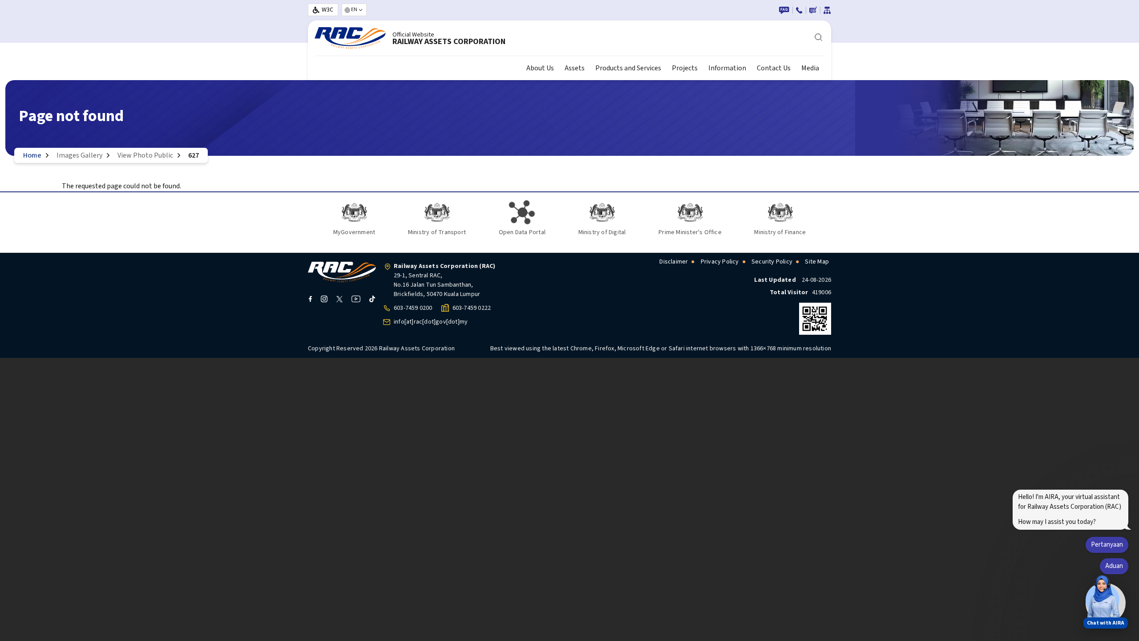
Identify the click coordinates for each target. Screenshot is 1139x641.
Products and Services (628, 68)
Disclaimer (673, 261)
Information (727, 68)
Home (32, 155)
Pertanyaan (1107, 544)
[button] (1102, 600)
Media (810, 68)
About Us (540, 68)
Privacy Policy (720, 261)
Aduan (1114, 566)
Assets (575, 68)
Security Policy (771, 261)
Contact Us (774, 68)
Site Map (817, 261)
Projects (685, 68)
